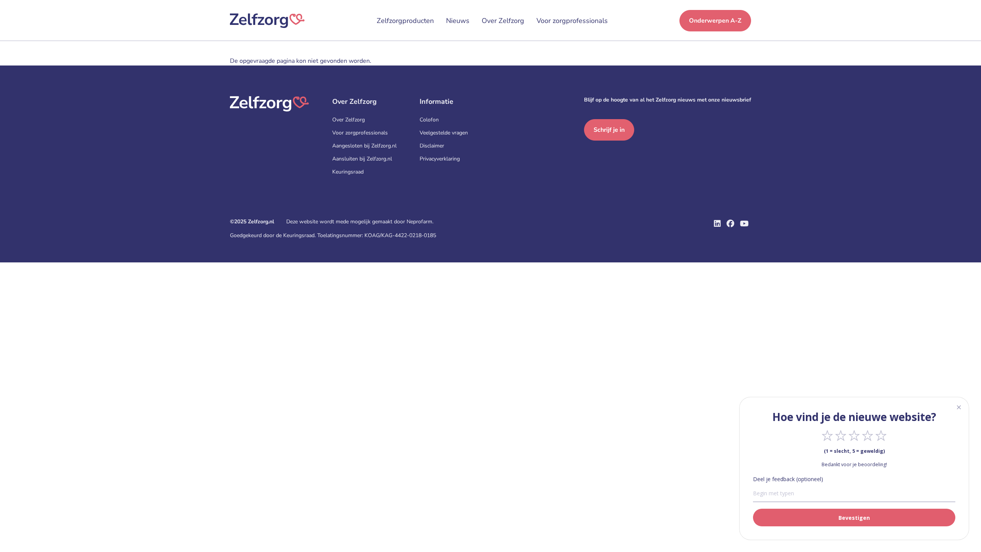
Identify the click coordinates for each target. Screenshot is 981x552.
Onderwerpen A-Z (715, 20)
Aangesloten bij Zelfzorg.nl (364, 145)
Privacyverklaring (440, 158)
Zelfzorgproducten (405, 20)
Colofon (429, 119)
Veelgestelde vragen (444, 132)
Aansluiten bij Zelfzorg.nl (362, 158)
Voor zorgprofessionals (572, 20)
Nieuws (457, 20)
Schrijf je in (609, 130)
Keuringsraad (348, 171)
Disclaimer (432, 145)
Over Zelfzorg (503, 20)
